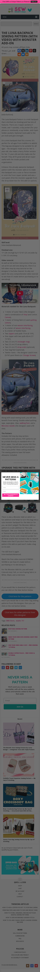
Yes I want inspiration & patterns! (11, 495)
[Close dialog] (37, 474)
